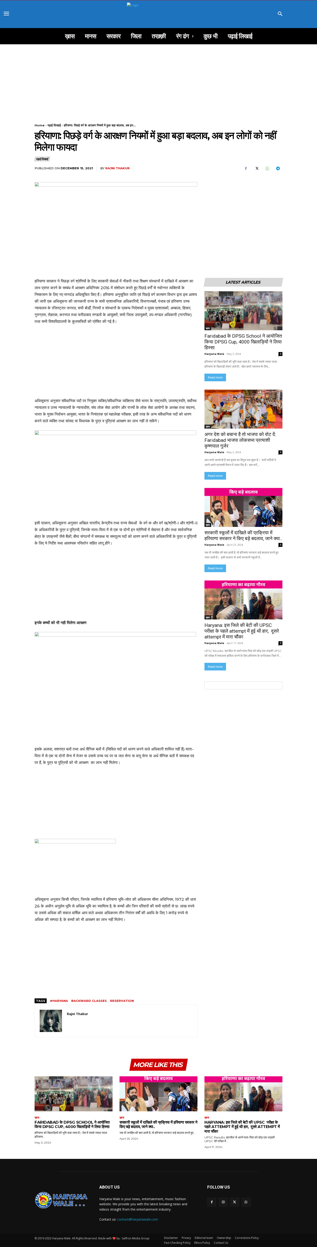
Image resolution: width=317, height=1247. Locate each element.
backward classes (89, 1001)
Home (40, 125)
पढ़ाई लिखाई (54, 125)
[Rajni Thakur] (51, 1021)
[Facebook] (245, 168)
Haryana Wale (214, 354)
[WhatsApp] (267, 168)
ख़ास (208, 328)
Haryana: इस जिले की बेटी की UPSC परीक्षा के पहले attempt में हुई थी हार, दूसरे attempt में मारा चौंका (241, 631)
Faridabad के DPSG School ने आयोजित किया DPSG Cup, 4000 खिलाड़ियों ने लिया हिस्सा (243, 341)
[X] (256, 168)
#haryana (59, 1001)
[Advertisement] (158, 78)
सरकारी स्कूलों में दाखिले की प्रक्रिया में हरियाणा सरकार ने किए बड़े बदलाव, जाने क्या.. (243, 535)
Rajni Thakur (117, 168)
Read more (215, 377)
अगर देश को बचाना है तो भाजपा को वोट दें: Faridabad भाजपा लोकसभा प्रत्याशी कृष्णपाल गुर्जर (240, 440)
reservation (122, 1001)
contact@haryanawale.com (137, 1219)
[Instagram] (223, 1202)
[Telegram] (277, 168)
